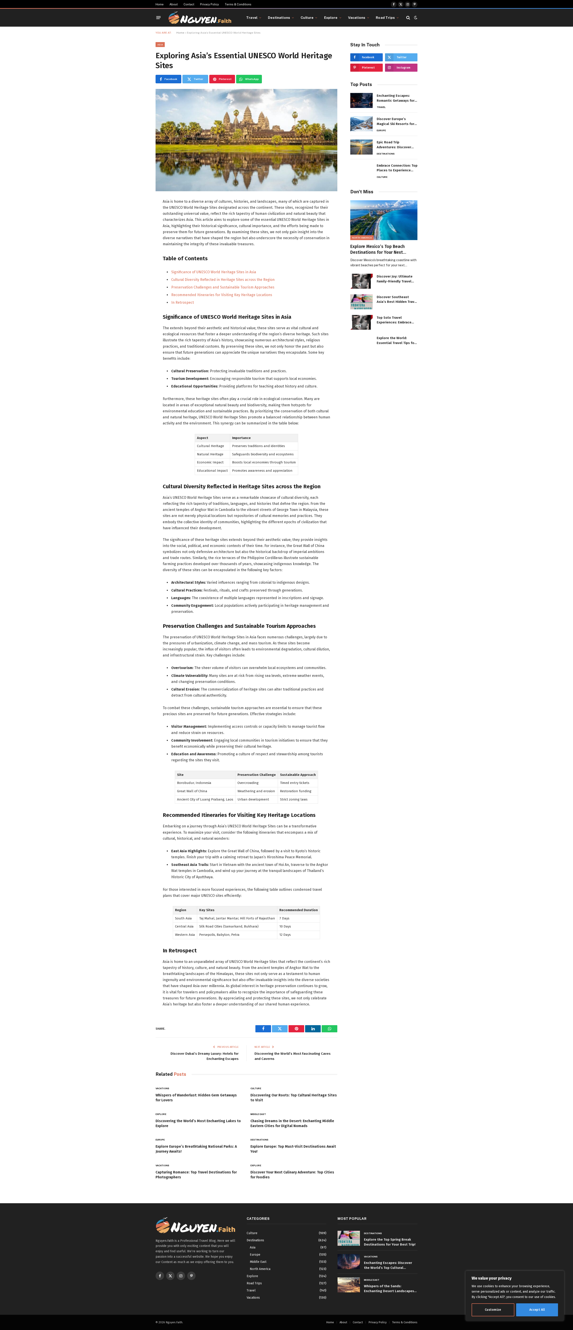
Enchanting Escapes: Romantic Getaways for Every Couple (396, 98)
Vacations (356, 17)
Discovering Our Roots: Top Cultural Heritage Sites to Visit (293, 1097)
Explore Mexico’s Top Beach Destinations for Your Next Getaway (377, 249)
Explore (331, 17)
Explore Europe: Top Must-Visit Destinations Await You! (293, 1149)
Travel (251, 17)
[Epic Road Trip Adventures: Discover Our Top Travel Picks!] (361, 147)
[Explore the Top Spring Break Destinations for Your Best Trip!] (349, 1238)
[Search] (408, 18)
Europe (160, 1139)
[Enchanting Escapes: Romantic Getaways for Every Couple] (361, 100)
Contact (189, 4)
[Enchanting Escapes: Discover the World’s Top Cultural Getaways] (349, 1261)
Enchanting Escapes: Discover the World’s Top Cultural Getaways (388, 1265)
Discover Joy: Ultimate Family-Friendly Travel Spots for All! (395, 279)
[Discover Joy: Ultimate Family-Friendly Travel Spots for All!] (361, 281)
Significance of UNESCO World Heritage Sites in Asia (213, 272)
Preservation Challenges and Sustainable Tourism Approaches (222, 287)
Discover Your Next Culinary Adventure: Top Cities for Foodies (292, 1174)
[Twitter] (139, 223)
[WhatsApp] (139, 253)
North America (362, 237)
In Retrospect (182, 302)
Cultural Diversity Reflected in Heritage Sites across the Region (223, 280)
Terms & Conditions (238, 4)
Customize (493, 1310)
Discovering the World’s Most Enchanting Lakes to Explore (198, 1123)
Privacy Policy (209, 4)
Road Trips (385, 17)
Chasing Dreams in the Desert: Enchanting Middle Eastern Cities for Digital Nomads (292, 1123)
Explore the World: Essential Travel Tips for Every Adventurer (396, 340)
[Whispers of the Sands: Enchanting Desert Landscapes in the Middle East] (349, 1284)
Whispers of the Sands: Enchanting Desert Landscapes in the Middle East (389, 1288)
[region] (515, 1296)
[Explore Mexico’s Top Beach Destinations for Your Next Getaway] (383, 220)
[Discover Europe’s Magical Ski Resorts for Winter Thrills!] (361, 123)
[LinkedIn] (139, 233)
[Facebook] (139, 213)
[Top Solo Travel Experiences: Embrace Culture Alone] (361, 322)
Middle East (258, 1114)
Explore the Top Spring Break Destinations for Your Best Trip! (389, 1241)
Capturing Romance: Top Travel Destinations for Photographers (196, 1174)
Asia (160, 44)
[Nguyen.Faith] (200, 18)
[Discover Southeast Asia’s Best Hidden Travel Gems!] (361, 301)
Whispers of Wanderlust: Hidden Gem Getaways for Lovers (196, 1097)
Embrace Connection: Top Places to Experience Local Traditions (397, 168)
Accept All (537, 1310)
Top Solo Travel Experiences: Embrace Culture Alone (394, 320)
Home (160, 4)
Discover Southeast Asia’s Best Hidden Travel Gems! (397, 299)
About (173, 4)
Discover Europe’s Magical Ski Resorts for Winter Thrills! (395, 121)
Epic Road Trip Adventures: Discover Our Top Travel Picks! (394, 145)
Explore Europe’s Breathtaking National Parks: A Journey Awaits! (196, 1149)
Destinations (279, 17)
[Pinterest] (139, 243)
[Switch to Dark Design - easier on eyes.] (415, 17)
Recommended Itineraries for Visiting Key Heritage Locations (221, 295)
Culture (307, 17)
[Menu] (158, 18)
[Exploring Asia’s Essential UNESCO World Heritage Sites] (246, 140)
